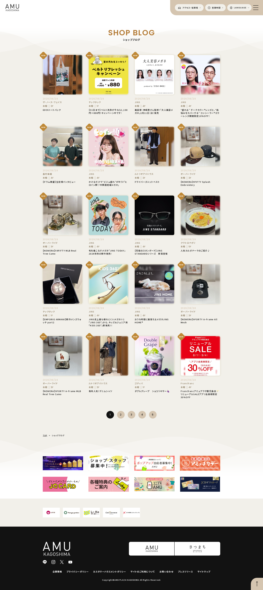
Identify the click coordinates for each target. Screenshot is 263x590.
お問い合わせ (166, 571)
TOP (45, 435)
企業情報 (57, 571)
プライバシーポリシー (78, 571)
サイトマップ (204, 571)
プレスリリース (185, 571)
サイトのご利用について (143, 571)
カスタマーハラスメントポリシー (109, 571)
